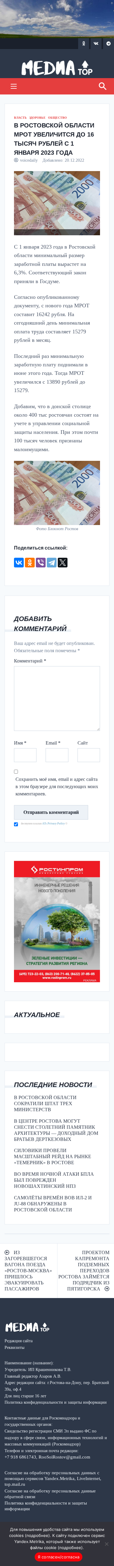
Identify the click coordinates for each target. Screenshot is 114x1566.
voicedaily (29, 160)
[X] (62, 562)
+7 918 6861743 (20, 1456)
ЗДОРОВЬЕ (37, 117)
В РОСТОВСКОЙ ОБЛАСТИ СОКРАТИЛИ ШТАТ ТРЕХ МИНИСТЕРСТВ (45, 1103)
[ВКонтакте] (19, 562)
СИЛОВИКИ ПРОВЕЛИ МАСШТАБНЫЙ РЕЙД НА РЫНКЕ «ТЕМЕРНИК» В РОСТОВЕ (52, 1156)
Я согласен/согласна (59, 1556)
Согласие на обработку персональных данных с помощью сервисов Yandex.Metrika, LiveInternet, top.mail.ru (53, 1478)
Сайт (83, 742)
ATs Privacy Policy (53, 823)
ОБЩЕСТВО (57, 117)
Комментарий (30, 660)
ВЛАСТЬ (20, 117)
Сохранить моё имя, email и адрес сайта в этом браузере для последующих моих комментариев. (57, 786)
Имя (20, 742)
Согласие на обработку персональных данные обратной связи (50, 1493)
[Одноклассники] (30, 562)
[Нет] (106, 1544)
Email (53, 742)
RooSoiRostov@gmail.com (64, 1456)
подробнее (37, 1535)
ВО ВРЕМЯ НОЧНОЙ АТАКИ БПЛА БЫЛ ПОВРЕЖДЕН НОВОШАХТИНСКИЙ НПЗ (54, 1180)
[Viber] (41, 562)
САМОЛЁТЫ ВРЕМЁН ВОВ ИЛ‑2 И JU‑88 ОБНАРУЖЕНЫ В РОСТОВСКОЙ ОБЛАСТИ (53, 1203)
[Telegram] (52, 562)
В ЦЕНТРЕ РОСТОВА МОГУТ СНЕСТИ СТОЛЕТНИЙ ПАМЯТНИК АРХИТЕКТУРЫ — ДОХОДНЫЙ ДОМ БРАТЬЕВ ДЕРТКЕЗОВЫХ (56, 1130)
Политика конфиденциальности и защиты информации (46, 1505)
